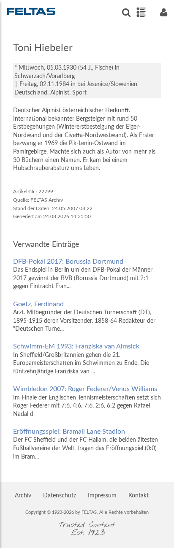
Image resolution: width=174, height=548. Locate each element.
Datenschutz (59, 496)
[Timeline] (141, 12)
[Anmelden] (163, 12)
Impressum (102, 496)
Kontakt (138, 496)
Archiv (23, 496)
